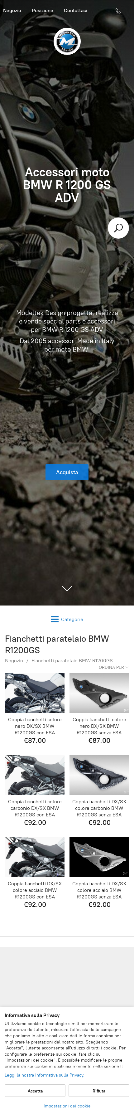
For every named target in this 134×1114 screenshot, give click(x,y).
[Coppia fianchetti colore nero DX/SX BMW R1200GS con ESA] (35, 693)
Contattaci (75, 10)
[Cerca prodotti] (118, 228)
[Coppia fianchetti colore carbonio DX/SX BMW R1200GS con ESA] (35, 775)
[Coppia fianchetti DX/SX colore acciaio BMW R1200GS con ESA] (35, 857)
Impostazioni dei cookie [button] (67, 1106)
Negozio (14, 661)
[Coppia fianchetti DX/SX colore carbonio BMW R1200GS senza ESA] (99, 775)
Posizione (42, 10)
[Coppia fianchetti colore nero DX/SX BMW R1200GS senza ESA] (99, 693)
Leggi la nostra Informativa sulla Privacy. (44, 1075)
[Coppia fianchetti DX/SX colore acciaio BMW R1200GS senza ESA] (99, 857)
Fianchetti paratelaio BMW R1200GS (72, 661)
